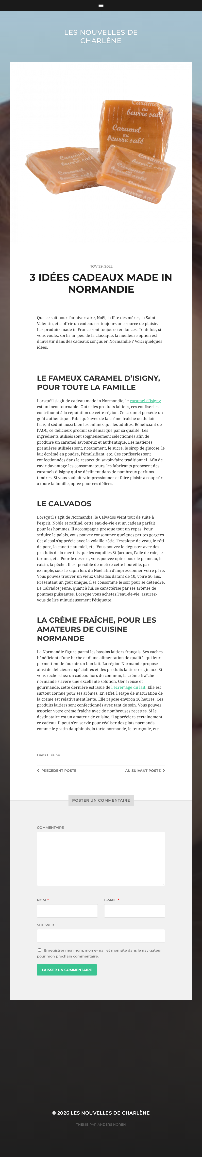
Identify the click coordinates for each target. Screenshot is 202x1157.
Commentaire (50, 827)
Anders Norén (112, 1124)
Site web (45, 925)
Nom (43, 900)
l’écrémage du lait (128, 687)
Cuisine (53, 755)
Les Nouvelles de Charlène (101, 36)
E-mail (111, 900)
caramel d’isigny (145, 400)
